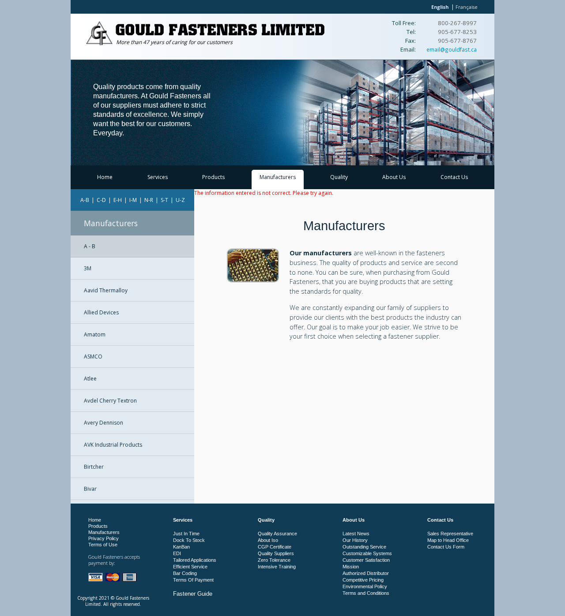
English (439, 7)
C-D (101, 200)
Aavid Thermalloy (106, 290)
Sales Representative (450, 533)
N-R (148, 200)
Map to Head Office (448, 540)
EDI (177, 553)
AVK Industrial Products (113, 444)
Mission (351, 566)
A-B (84, 200)
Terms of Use (102, 544)
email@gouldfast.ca (451, 49)
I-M (133, 200)
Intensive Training (277, 566)
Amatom (94, 334)
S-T (164, 200)
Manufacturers (278, 177)
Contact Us (454, 177)
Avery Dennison (103, 422)
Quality (339, 177)
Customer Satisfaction (366, 560)
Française (467, 7)
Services (157, 177)
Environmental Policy (365, 586)
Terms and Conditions (366, 593)
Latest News (356, 533)
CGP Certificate (274, 546)
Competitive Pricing (363, 579)
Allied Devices (101, 312)
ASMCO (93, 356)
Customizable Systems (367, 553)
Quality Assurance (277, 533)
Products (213, 177)
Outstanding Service (364, 546)
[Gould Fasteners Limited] (99, 43)
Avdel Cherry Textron (110, 400)
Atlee (90, 378)
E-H (117, 200)
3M (87, 268)
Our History (355, 540)
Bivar (90, 489)
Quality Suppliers (276, 553)
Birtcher (94, 466)
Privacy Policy (103, 538)
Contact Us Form (445, 546)
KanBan (181, 546)
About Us (394, 177)
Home (105, 177)
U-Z (180, 200)
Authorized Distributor (366, 573)
